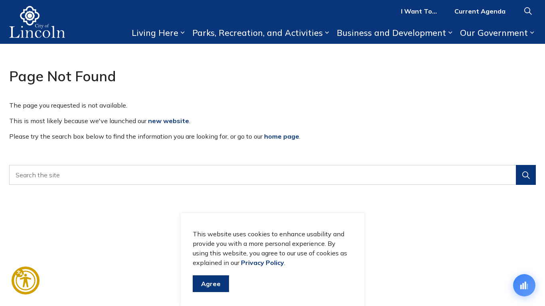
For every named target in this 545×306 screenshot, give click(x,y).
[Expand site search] (528, 11)
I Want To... (419, 11)
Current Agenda (480, 11)
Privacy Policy (262, 263)
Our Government (494, 32)
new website (168, 121)
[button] (526, 175)
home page (281, 136)
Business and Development (391, 32)
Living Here (155, 32)
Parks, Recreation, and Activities (257, 32)
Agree (211, 284)
